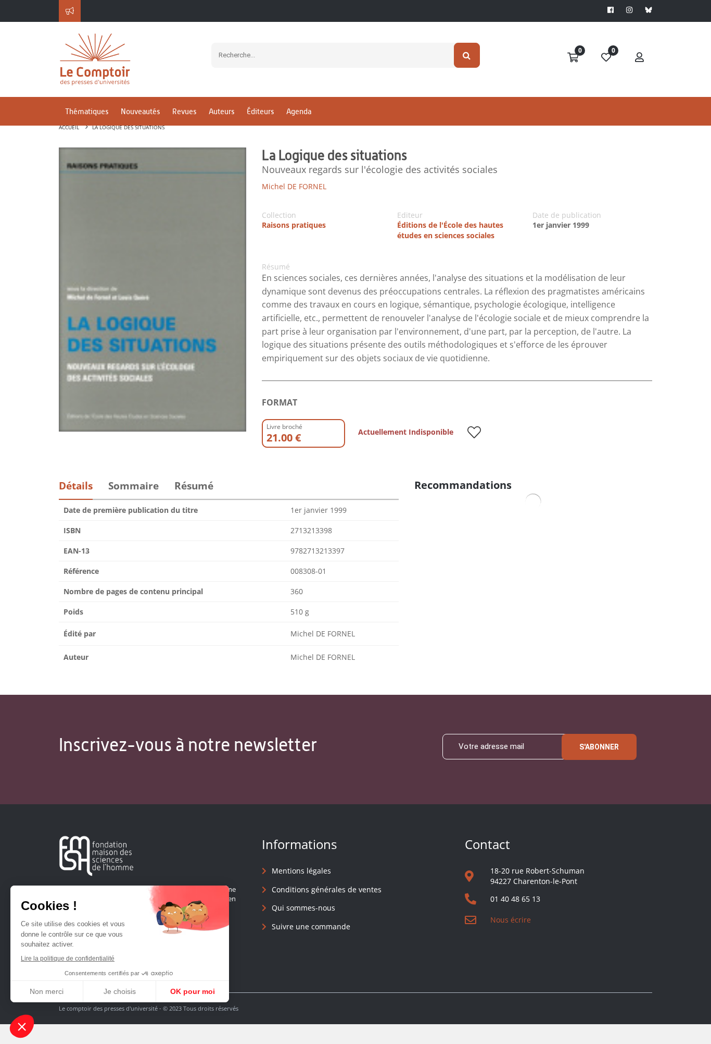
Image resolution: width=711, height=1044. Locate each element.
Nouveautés (140, 111)
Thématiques (86, 111)
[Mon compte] (639, 57)
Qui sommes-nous (303, 908)
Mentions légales (301, 871)
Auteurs (221, 111)
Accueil (69, 127)
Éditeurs (260, 111)
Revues (184, 111)
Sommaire (133, 486)
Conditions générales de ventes (327, 889)
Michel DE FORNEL (294, 186)
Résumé (193, 486)
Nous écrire (510, 920)
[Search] (467, 55)
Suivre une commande (311, 926)
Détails (76, 486)
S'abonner (599, 747)
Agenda (298, 111)
